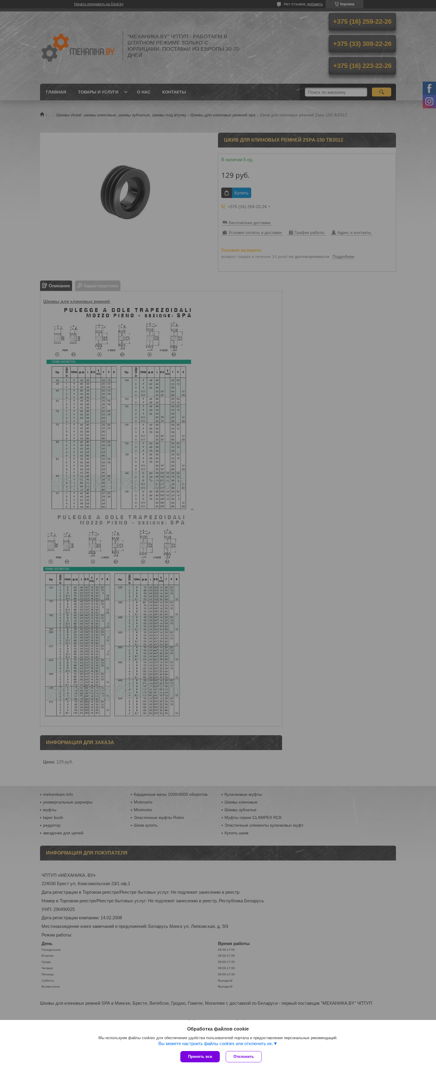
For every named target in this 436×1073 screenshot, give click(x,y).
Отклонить (243, 1056)
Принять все (200, 1056)
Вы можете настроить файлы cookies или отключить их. (215, 1043)
